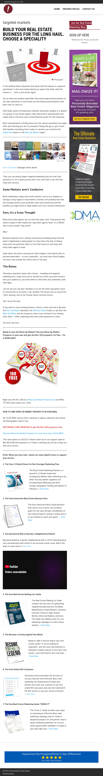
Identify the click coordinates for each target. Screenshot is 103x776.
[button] (97, 8)
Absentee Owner (39, 310)
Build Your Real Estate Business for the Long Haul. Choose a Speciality (33, 34)
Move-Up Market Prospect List (42, 399)
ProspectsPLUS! (71, 9)
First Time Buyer (13, 310)
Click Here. (27, 546)
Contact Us (88, 9)
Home (57, 9)
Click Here (44, 489)
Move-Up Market (9, 167)
